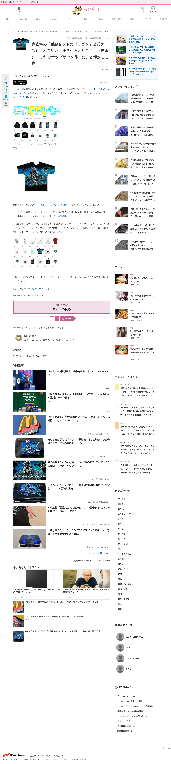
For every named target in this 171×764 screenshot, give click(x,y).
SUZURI (24, 97)
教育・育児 (116, 19)
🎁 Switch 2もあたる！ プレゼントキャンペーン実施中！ (19, 2)
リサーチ (147, 19)
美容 (120, 609)
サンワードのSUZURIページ (29, 296)
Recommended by (94, 553)
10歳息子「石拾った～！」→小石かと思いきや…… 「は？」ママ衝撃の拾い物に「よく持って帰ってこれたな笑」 (142, 249)
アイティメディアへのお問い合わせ (131, 716)
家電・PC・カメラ (126, 584)
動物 (132, 19)
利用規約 (166, 748)
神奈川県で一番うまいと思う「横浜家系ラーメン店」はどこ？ (142, 352)
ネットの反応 (62, 309)
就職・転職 (122, 589)
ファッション (123, 544)
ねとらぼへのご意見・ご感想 (128, 701)
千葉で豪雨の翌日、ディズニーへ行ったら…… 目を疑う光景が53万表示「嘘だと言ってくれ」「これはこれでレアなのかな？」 (142, 102)
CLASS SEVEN (132, 658)
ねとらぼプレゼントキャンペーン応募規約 (134, 706)
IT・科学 (121, 499)
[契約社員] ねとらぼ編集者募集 (129, 711)
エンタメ (38, 19)
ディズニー (122, 534)
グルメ (70, 19)
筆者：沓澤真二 (29, 336)
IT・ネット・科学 (23, 356)
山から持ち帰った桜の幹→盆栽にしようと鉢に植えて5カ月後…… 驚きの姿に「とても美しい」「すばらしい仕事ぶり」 (143, 232)
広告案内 (25, 759)
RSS (61, 759)
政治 (120, 594)
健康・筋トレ (123, 569)
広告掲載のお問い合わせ (126, 726)
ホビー (121, 549)
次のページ (67, 318)
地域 (85, 19)
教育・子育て (123, 599)
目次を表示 (104, 82)
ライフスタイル (124, 554)
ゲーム (121, 529)
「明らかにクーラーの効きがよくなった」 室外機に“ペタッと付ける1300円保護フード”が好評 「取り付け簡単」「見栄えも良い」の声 (143, 183)
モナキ (128, 669)
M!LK (128, 647)
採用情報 (75, 759)
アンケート (121, 267)
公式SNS (17, 759)
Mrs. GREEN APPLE (134, 637)
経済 (120, 604)
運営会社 (67, 759)
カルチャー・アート (126, 514)
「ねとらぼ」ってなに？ (126, 696)
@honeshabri (38, 288)
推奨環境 (83, 759)
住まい (101, 19)
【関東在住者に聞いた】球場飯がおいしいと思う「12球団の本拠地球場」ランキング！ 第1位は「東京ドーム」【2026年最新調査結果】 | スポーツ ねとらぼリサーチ (137, 395)
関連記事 (62, 216)
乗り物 (121, 559)
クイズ (54, 19)
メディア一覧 (8, 759)
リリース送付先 (123, 721)
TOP (8, 19)
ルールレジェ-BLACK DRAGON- (52, 205)
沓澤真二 (107, 69)
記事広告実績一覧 (123, 731)
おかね (121, 509)
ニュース (23, 19)
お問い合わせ (35, 759)
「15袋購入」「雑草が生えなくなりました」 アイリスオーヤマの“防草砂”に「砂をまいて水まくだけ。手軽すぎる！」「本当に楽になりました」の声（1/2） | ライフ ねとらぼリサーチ (137, 472)
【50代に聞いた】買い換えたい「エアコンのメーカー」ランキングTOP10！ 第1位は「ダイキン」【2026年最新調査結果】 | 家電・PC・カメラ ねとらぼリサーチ (137, 434)
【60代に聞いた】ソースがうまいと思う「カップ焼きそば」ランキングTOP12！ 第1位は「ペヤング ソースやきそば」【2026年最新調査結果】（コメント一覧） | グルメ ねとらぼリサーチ (138, 453)
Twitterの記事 (41, 356)
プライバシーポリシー (49, 759)
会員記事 (163, 19)
